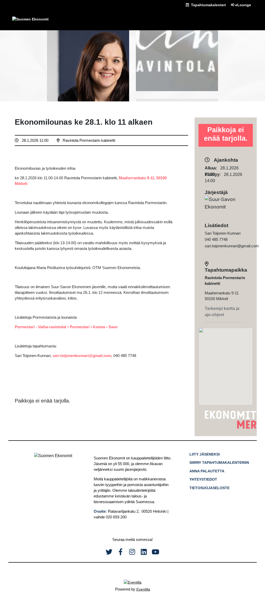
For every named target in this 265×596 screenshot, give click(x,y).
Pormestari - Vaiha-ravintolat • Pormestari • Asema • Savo (66, 327)
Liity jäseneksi (204, 454)
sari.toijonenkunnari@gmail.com (82, 355)
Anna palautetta (206, 471)
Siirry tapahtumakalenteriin (219, 462)
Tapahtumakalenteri (208, 5)
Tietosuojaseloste (209, 488)
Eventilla (143, 589)
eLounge (242, 5)
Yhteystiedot (203, 479)
